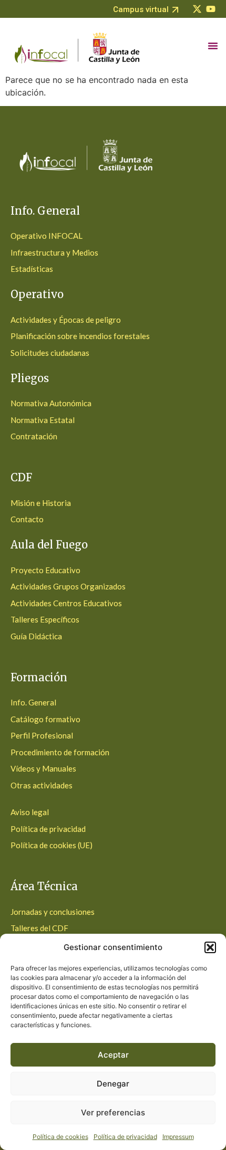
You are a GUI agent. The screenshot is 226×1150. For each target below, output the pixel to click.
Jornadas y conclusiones (53, 911)
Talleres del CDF (39, 928)
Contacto (27, 519)
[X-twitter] (197, 9)
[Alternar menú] (212, 45)
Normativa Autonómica (51, 403)
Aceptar (113, 1055)
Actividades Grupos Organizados (68, 586)
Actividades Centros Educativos (66, 603)
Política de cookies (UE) (52, 845)
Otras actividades (42, 785)
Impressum (178, 1137)
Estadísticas (32, 268)
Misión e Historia (41, 503)
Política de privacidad (125, 1137)
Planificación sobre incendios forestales (80, 336)
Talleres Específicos (45, 619)
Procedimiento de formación (60, 752)
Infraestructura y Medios (54, 252)
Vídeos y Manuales (43, 768)
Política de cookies (60, 1137)
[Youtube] (210, 9)
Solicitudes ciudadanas (50, 352)
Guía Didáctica (36, 636)
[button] (210, 947)
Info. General (33, 702)
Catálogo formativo (45, 719)
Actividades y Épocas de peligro (66, 319)
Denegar (113, 1084)
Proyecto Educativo (45, 570)
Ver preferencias (113, 1112)
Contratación (34, 436)
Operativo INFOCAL (47, 235)
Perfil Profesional (42, 735)
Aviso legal (30, 812)
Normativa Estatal (43, 420)
